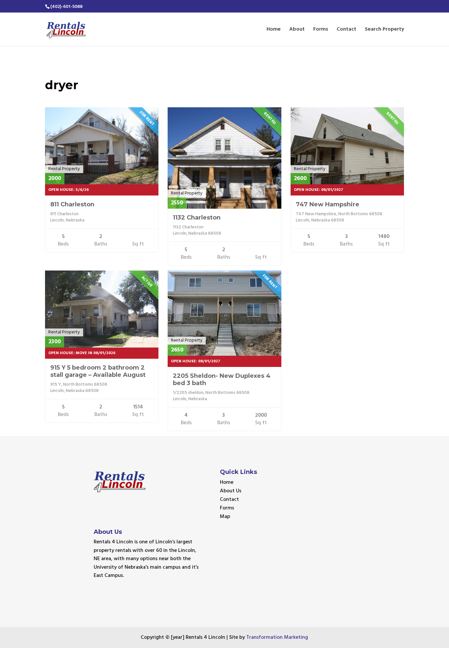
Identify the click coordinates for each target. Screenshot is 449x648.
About (297, 30)
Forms (320, 30)
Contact (346, 30)
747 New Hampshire (327, 204)
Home (274, 30)
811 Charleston (72, 204)
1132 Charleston (197, 217)
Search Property (384, 30)
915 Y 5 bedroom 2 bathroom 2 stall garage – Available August (98, 371)
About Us (230, 491)
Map (225, 516)
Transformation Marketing (277, 637)
